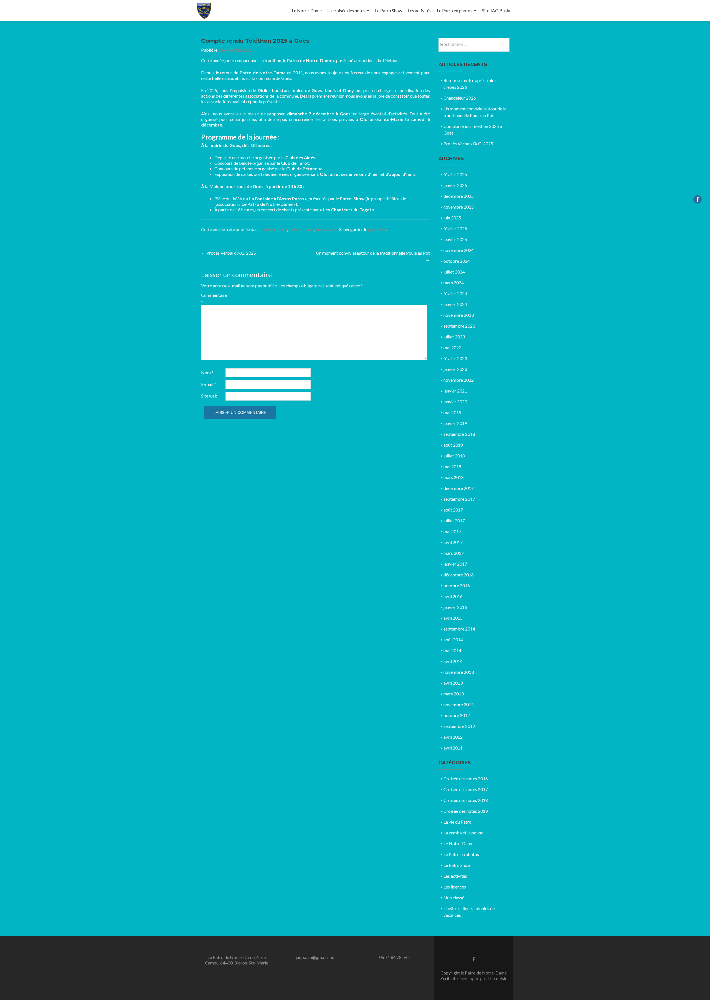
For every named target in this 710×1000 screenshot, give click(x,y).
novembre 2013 (458, 672)
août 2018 (453, 444)
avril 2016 (453, 596)
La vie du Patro (273, 229)
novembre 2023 (458, 315)
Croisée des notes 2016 (465, 778)
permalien (377, 229)
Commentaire (213, 298)
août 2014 (453, 639)
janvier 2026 (455, 185)
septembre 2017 (459, 499)
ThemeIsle (497, 978)
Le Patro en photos (454, 10)
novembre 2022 (458, 380)
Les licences (454, 886)
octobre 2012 (456, 715)
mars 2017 (453, 553)
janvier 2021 (455, 390)
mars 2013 (453, 693)
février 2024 (455, 293)
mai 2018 (452, 466)
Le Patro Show (388, 10)
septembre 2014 (459, 628)
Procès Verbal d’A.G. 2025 (228, 252)
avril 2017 (453, 542)
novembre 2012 (458, 704)
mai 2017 (452, 531)
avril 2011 (453, 747)
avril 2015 (453, 618)
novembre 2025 (458, 206)
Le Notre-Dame (307, 10)
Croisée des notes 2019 (465, 811)
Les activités (419, 10)
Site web (209, 395)
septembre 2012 (459, 726)
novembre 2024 (458, 250)
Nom (207, 372)
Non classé (453, 897)
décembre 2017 (458, 488)
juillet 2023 (454, 336)
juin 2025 (452, 217)
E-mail (208, 384)
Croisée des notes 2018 (465, 800)
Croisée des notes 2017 (465, 789)
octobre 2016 (456, 585)
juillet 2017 (454, 520)
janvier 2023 (455, 369)
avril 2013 (453, 682)
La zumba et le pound (463, 832)
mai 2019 (452, 412)
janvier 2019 (455, 423)
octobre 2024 (456, 261)
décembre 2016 (458, 574)
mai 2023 (452, 347)
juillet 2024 (454, 271)
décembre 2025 (458, 196)
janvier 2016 (455, 607)
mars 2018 (453, 477)
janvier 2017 (455, 563)
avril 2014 (453, 661)
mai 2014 (452, 650)
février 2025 (455, 228)
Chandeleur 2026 (459, 97)
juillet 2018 (454, 455)
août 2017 (453, 509)
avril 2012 (453, 737)
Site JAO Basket (497, 10)
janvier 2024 (455, 304)
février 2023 (455, 358)
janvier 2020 (455, 401)
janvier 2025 (455, 239)
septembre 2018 (459, 434)
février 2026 (455, 174)
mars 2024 (453, 282)
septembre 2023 (459, 325)
